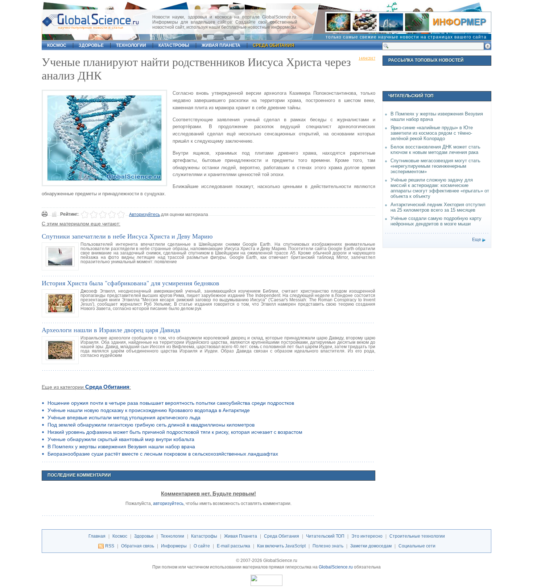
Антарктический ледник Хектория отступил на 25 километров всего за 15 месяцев (438, 207)
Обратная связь (137, 546)
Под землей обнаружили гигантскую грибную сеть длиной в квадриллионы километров (151, 425)
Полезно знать (328, 546)
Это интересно (367, 536)
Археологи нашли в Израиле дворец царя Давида (111, 329)
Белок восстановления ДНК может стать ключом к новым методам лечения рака (435, 149)
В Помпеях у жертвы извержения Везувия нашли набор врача (121, 446)
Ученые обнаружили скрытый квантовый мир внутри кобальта (120, 439)
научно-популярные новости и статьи (90, 27)
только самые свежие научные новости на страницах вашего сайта (406, 37)
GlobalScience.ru (336, 567)
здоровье (91, 45)
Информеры (174, 546)
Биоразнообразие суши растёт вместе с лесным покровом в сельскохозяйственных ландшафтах (162, 454)
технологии (131, 45)
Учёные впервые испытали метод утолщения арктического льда (124, 417)
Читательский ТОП (325, 536)
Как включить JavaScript (281, 546)
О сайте (202, 546)
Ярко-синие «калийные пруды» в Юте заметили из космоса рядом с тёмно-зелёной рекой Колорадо (432, 133)
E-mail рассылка (233, 546)
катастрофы (173, 45)
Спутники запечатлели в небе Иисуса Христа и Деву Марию (127, 236)
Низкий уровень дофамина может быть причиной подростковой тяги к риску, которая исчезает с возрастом (174, 432)
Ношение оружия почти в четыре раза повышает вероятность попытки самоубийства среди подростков (170, 403)
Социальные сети (416, 546)
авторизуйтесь (168, 503)
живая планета (221, 45)
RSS (109, 546)
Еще (476, 239)
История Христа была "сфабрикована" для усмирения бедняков (130, 282)
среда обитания (273, 45)
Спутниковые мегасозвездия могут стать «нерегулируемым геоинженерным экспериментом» (435, 166)
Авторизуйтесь (144, 214)
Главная (97, 536)
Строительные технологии (417, 536)
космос (56, 45)
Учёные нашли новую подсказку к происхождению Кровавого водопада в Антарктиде (148, 410)
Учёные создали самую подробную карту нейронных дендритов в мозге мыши (436, 221)
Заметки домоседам (371, 546)
